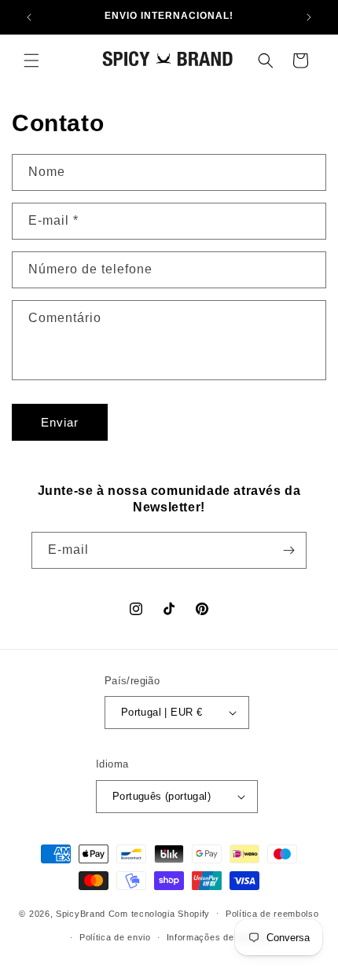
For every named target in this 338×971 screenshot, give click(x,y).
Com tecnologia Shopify (159, 913)
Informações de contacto (220, 937)
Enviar (60, 422)
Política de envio (115, 937)
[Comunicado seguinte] (309, 17)
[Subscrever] (288, 550)
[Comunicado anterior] (29, 17)
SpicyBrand (80, 913)
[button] (31, 60)
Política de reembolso (272, 913)
